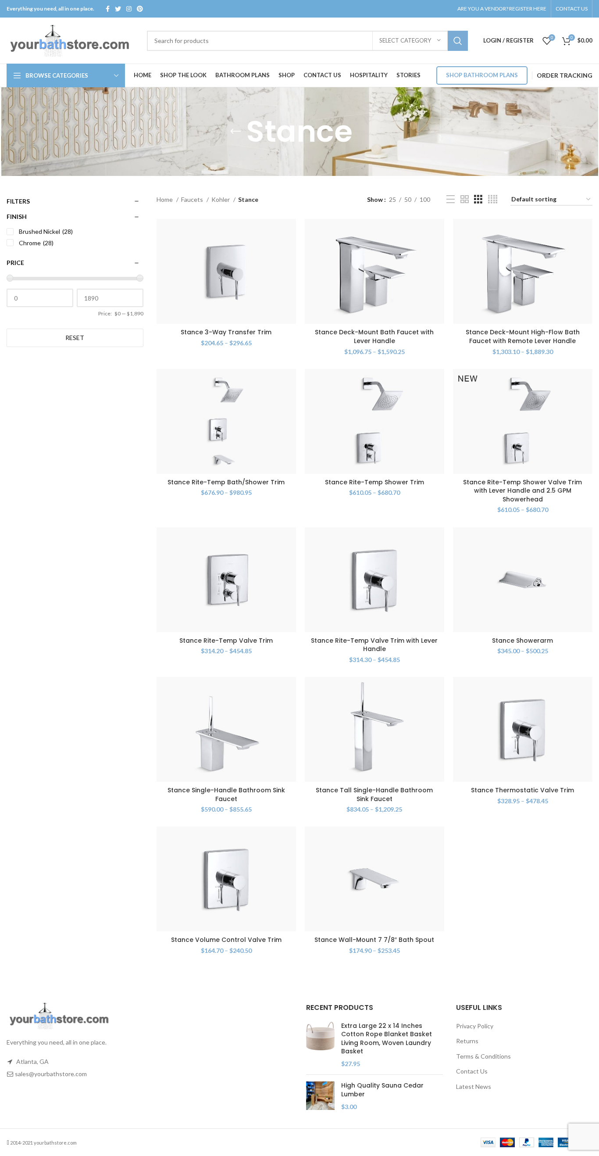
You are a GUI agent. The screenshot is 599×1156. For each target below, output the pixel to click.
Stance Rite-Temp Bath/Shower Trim (226, 482)
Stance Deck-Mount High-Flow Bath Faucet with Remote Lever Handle (523, 336)
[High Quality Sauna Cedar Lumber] (320, 1096)
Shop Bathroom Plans (482, 75)
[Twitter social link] (118, 8)
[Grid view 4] (492, 199)
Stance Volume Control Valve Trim (226, 939)
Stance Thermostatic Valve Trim (522, 790)
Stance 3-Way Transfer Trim (226, 332)
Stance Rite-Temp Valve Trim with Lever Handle (374, 645)
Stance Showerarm (522, 640)
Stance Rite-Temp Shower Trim (374, 482)
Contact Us (472, 1071)
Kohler (221, 199)
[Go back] (235, 131)
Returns (467, 1041)
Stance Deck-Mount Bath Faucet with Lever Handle (374, 336)
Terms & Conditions (483, 1056)
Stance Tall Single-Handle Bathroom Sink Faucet (374, 794)
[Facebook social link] (107, 8)
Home (165, 199)
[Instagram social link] (129, 8)
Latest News (473, 1086)
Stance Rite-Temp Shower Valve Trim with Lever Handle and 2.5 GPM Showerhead (522, 491)
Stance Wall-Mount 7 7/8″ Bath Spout (374, 939)
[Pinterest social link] (140, 8)
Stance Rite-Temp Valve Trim (226, 640)
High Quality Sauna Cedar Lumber (382, 1090)
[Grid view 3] (478, 199)
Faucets (192, 199)
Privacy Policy (474, 1026)
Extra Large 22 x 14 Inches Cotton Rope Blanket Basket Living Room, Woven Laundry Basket (386, 1039)
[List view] (450, 199)
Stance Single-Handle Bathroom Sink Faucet (226, 794)
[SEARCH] (458, 41)
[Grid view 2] (464, 199)
